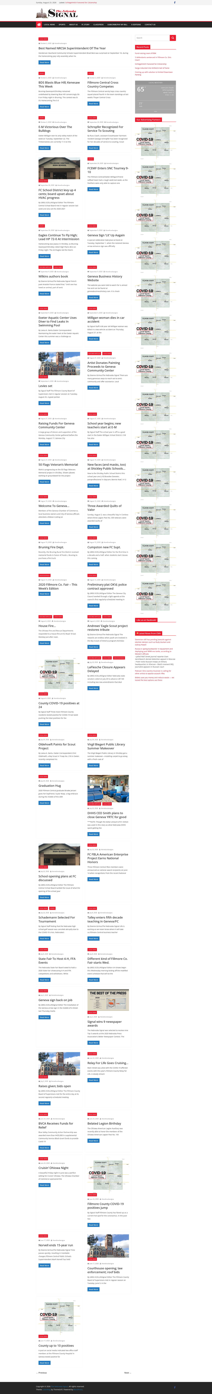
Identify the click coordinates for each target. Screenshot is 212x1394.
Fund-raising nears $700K (145, 53)
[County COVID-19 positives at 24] (59, 674)
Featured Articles (45, 267)
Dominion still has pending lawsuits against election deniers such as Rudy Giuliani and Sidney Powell (153, 642)
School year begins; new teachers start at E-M (104, 425)
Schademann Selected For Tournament (57, 919)
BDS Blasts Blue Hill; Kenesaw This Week (59, 84)
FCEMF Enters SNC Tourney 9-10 (108, 170)
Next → (127, 1372)
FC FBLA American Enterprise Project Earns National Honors (107, 858)
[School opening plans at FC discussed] (59, 854)
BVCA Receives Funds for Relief (56, 1125)
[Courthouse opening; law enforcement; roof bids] (108, 1245)
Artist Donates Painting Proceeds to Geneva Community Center (103, 366)
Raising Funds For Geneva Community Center (56, 425)
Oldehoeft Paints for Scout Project (57, 746)
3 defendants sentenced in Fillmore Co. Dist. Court (86, 2)
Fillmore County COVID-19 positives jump (105, 1206)
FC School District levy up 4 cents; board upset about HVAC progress (57, 194)
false (155, 111)
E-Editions (136, 24)
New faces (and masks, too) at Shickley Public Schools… (106, 466)
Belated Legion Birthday (104, 1123)
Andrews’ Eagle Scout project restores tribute (107, 628)
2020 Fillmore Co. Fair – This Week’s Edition (58, 586)
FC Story (85, 24)
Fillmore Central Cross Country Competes (102, 84)
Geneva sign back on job (55, 1000)
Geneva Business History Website (104, 278)
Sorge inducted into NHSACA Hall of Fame (152, 68)
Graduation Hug (50, 786)
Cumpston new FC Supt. (104, 547)
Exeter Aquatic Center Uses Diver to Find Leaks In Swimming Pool (58, 321)
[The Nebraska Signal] (39, 25)
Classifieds (98, 24)
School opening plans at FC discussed (57, 878)
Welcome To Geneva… (54, 506)
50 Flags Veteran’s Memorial (58, 464)
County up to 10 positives (56, 1345)
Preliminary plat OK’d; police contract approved (107, 586)
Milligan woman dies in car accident (106, 319)
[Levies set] (59, 363)
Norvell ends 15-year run (56, 1245)
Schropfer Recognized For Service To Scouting (105, 129)
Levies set (45, 386)
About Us (73, 24)
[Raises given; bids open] (59, 1063)
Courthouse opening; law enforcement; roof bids (104, 1270)
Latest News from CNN (150, 633)
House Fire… (47, 626)
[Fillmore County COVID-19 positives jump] (108, 1175)
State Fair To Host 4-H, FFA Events (57, 960)
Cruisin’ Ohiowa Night (53, 1168)
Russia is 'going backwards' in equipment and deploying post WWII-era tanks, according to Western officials (154, 651)
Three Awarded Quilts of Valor (104, 508)
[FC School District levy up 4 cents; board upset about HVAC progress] (59, 168)
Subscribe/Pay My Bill (117, 24)
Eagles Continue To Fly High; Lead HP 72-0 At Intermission (59, 237)
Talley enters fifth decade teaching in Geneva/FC (105, 919)
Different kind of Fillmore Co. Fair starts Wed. (107, 960)
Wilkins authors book (53, 276)
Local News (49, 24)
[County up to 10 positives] (59, 1317)
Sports (62, 24)
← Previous (41, 1372)
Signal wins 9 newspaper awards (104, 1023)
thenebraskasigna (60, 43)
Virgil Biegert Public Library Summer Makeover (106, 746)
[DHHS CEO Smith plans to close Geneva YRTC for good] (108, 788)
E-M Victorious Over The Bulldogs (55, 129)
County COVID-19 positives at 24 (59, 705)
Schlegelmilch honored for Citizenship (150, 64)
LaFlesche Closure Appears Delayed (106, 669)
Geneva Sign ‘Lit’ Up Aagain (106, 235)
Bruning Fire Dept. (51, 547)
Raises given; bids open (55, 1086)
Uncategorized (45, 575)
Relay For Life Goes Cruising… (107, 1063)
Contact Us (150, 24)
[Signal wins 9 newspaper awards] (108, 1000)
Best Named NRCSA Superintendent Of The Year (72, 48)
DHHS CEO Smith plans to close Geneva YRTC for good (106, 815)
